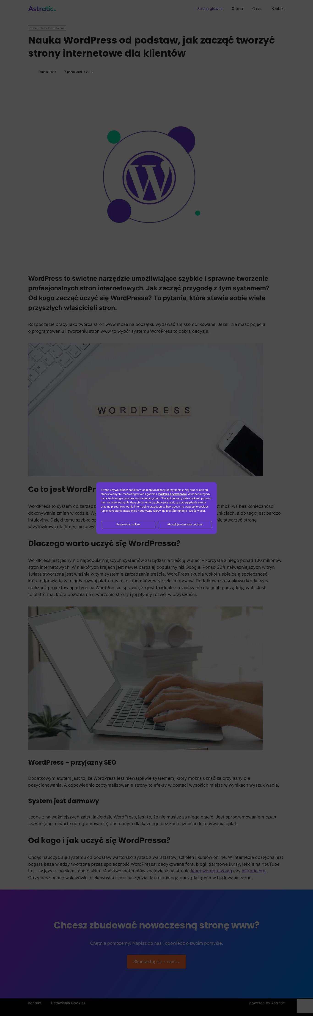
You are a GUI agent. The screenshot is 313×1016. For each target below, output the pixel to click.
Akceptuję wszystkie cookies (185, 524)
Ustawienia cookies (128, 524)
